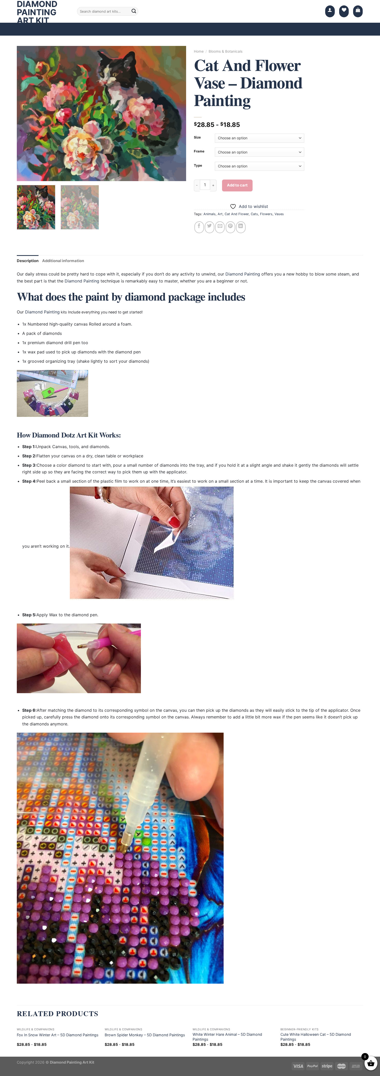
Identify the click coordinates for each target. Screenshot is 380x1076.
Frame (199, 151)
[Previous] (26, 113)
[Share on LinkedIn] (241, 227)
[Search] (134, 11)
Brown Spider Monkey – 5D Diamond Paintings (145, 1035)
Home (199, 51)
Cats (254, 214)
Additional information (63, 260)
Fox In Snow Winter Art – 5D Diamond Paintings (57, 1035)
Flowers (266, 214)
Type (198, 165)
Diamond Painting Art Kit (37, 12)
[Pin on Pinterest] (230, 227)
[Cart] (358, 11)
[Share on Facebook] (199, 227)
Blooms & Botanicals (225, 51)
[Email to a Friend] (220, 227)
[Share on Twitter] (209, 227)
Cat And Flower (237, 214)
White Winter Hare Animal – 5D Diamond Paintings (227, 1036)
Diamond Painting (242, 274)
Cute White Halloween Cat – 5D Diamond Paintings (315, 1036)
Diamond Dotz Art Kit (64, 435)
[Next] (176, 113)
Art (220, 214)
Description (28, 260)
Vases (279, 214)
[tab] (28, 261)
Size (197, 137)
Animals (209, 214)
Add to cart (237, 185)
